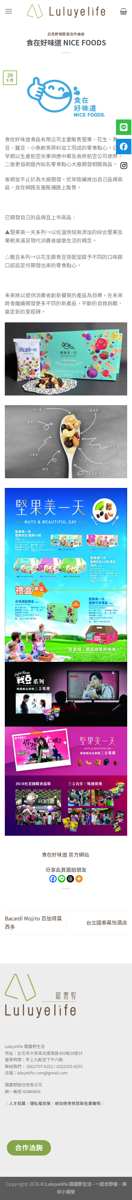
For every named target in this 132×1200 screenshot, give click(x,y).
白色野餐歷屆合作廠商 (66, 33)
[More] (79, 878)
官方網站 (66, 854)
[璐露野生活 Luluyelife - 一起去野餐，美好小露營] (66, 11)
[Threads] (70, 878)
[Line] (61, 878)
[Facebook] (53, 878)
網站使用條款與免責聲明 (78, 1103)
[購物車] (123, 11)
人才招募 (17, 1103)
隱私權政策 (40, 1103)
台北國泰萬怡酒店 (106, 922)
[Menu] (8, 11)
